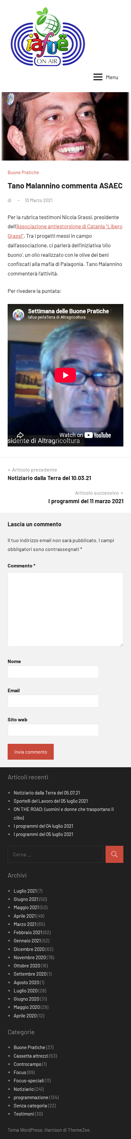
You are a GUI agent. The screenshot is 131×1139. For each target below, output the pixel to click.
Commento (21, 565)
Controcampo (27, 1064)
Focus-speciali (29, 1080)
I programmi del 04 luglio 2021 (43, 826)
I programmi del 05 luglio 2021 (43, 834)
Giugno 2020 (26, 999)
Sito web (17, 719)
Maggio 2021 (26, 907)
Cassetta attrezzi (31, 1056)
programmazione (31, 1097)
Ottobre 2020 (27, 965)
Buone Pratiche (23, 172)
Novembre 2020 (30, 957)
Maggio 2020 (27, 1007)
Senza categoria (30, 1105)
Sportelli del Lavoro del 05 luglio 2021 (51, 801)
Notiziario (24, 1089)
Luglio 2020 (26, 990)
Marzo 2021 (25, 924)
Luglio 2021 (25, 891)
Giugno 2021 (26, 899)
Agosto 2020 (26, 982)
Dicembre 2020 (29, 949)
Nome (14, 661)
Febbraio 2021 (28, 932)
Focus (20, 1072)
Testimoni (24, 1114)
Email (14, 690)
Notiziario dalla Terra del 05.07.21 (47, 792)
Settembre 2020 (30, 974)
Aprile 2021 (25, 916)
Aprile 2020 (25, 1015)
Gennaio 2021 (27, 940)
